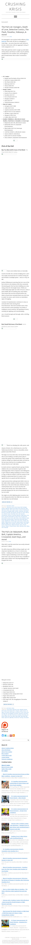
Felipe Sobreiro (24, 515)
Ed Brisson (10, 515)
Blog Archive (5, 753)
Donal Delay (13, 513)
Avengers (3, 508)
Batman (25, 709)
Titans (22, 523)
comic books (8, 505)
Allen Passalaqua (23, 507)
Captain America (15, 509)
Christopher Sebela (10, 511)
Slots (10, 523)
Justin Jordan (4, 519)
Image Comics (18, 516)
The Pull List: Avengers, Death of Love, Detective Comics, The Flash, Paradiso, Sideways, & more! (15, 31)
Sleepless (7, 523)
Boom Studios (6, 509)
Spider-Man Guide (6, 769)
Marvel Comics (6, 765)
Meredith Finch (7, 520)
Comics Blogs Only (7, 755)
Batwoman (23, 508)
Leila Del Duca (17, 519)
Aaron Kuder (9, 709)
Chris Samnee (4, 511)
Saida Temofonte (20, 522)
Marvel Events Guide (7, 767)
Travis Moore (26, 717)
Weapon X (7, 526)
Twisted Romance (8, 524)
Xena (25, 526)
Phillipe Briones (8, 522)
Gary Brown (25, 713)
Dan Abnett (26, 511)
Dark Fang (19, 512)
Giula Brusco (14, 714)
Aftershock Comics (10, 507)
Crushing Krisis (15, 6)
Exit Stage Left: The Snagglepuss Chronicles (10, 713)
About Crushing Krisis (8, 748)
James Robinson (5, 518)
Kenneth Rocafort (10, 519)
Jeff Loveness (16, 518)
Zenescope (6, 527)
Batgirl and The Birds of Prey (15, 508)
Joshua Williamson (22, 518)
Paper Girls (7, 717)
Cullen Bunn (21, 511)
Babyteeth (7, 508)
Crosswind (17, 712)
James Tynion (10, 518)
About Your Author (7, 752)
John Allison (12, 716)
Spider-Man (11, 717)
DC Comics (23, 512)
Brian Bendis (9, 710)
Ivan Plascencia (24, 516)
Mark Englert (18, 716)
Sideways (3, 523)
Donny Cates (18, 513)
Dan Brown (4, 512)
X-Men (18, 526)
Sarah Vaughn (26, 522)
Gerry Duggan (4, 714)
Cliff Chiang (12, 712)
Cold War (16, 511)
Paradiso (24, 520)
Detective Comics (7, 513)
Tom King (21, 717)
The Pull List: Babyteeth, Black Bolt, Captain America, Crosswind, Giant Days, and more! (15, 535)
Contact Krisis (5, 757)
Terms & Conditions (7, 759)
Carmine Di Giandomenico (24, 509)
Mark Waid (22, 519)
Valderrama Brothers (15, 524)
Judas (28, 518)
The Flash (13, 523)
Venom (21, 524)
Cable (11, 509)
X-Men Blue (21, 526)
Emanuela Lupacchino (16, 515)
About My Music (6, 750)
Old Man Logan (14, 520)
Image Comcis (7, 716)
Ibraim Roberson (12, 516)
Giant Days (9, 714)
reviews (12, 505)
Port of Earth (13, 522)
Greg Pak (6, 516)
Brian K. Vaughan (15, 710)
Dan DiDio (8, 512)
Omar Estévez (19, 520)
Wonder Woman (13, 526)
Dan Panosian (13, 512)
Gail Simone (21, 713)
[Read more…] (7, 502)
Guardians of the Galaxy (22, 714)
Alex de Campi (17, 507)
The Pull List (18, 523)
